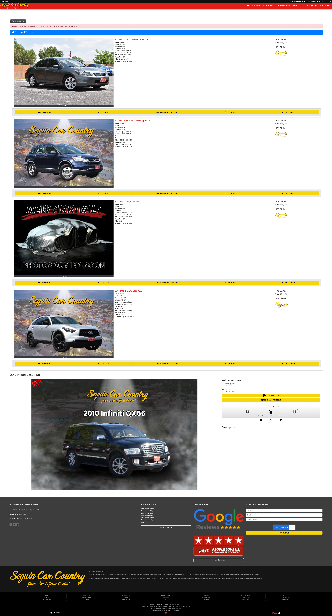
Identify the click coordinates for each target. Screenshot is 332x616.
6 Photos (64, 106)
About (302, 6)
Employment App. (166, 595)
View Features (289, 112)
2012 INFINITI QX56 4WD (127, 201)
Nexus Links (285, 599)
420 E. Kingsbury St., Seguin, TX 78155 (317, 1)
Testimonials (312, 6)
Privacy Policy (245, 597)
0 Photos (64, 276)
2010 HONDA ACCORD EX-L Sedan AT (133, 39)
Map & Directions (245, 595)
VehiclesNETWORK (165, 606)
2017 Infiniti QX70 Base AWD (128, 290)
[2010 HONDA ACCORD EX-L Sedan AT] (64, 71)
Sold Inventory (245, 599)
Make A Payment (292, 6)
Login (5, 1)
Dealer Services (269, 6)
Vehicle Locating (86, 597)
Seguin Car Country (175, 604)
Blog (166, 599)
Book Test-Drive (47, 599)
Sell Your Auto (86, 595)
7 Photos (64, 187)
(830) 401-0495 (296, 1)
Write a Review (206, 597)
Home (249, 6)
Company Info (324, 6)
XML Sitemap (285, 597)
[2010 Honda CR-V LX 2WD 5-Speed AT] (64, 152)
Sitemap (285, 595)
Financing (281, 6)
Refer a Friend (166, 597)
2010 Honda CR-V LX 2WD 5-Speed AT (133, 120)
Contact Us (284, 533)
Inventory (256, 6)
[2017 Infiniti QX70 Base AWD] (64, 323)
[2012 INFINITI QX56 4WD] (64, 237)
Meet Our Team (126, 599)
